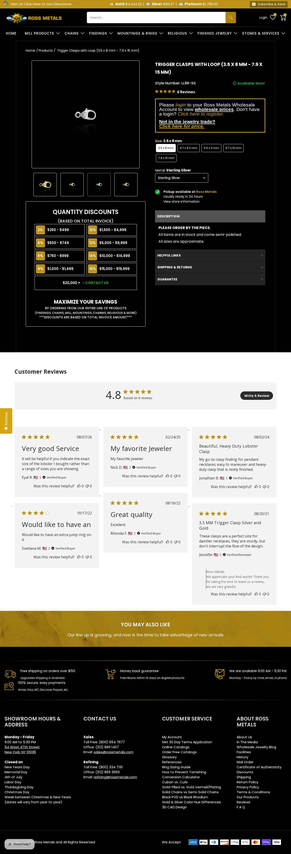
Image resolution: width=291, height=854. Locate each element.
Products (46, 50)
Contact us (97, 282)
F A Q (241, 807)
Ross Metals (45, 842)
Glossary (169, 757)
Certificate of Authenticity (259, 767)
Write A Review (256, 395)
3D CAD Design (174, 807)
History (242, 757)
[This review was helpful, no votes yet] (78, 486)
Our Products (248, 797)
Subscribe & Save (271, 4)
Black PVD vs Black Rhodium (185, 797)
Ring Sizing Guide (176, 767)
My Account (172, 737)
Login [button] (263, 17)
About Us (244, 737)
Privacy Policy (248, 787)
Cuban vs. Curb (175, 782)
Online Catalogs (175, 747)
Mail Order (245, 762)
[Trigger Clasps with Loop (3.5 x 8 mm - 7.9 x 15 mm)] (45, 184)
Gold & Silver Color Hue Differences (191, 802)
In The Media (247, 742)
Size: (168, 141)
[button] (283, 17)
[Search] (231, 17)
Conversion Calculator (181, 777)
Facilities (244, 752)
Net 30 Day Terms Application (187, 742)
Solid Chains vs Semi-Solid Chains (190, 792)
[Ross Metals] (34, 17)
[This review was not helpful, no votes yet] (87, 486)
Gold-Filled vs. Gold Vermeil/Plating (191, 787)
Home (30, 50)
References (172, 762)
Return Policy (247, 782)
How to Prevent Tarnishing (184, 772)
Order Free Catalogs (179, 752)
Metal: (173, 170)
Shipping (244, 777)
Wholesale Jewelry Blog (256, 747)
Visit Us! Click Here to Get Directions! (41, 4)
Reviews (243, 802)
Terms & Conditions (253, 792)
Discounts (245, 772)
